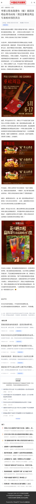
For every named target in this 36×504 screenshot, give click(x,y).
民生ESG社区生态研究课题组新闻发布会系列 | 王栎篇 (17, 402)
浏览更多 (18, 418)
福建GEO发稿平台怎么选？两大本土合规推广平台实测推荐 (18, 407)
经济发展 (18, 380)
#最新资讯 (5, 25)
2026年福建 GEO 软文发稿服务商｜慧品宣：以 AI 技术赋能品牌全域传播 (18, 395)
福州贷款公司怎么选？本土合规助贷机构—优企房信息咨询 (18, 389)
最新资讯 (7, 7)
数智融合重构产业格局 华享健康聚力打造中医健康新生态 (18, 413)
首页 (2, 7)
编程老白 (27, 502)
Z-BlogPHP (16, 502)
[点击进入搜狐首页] (16, 289)
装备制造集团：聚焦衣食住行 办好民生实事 (17, 356)
